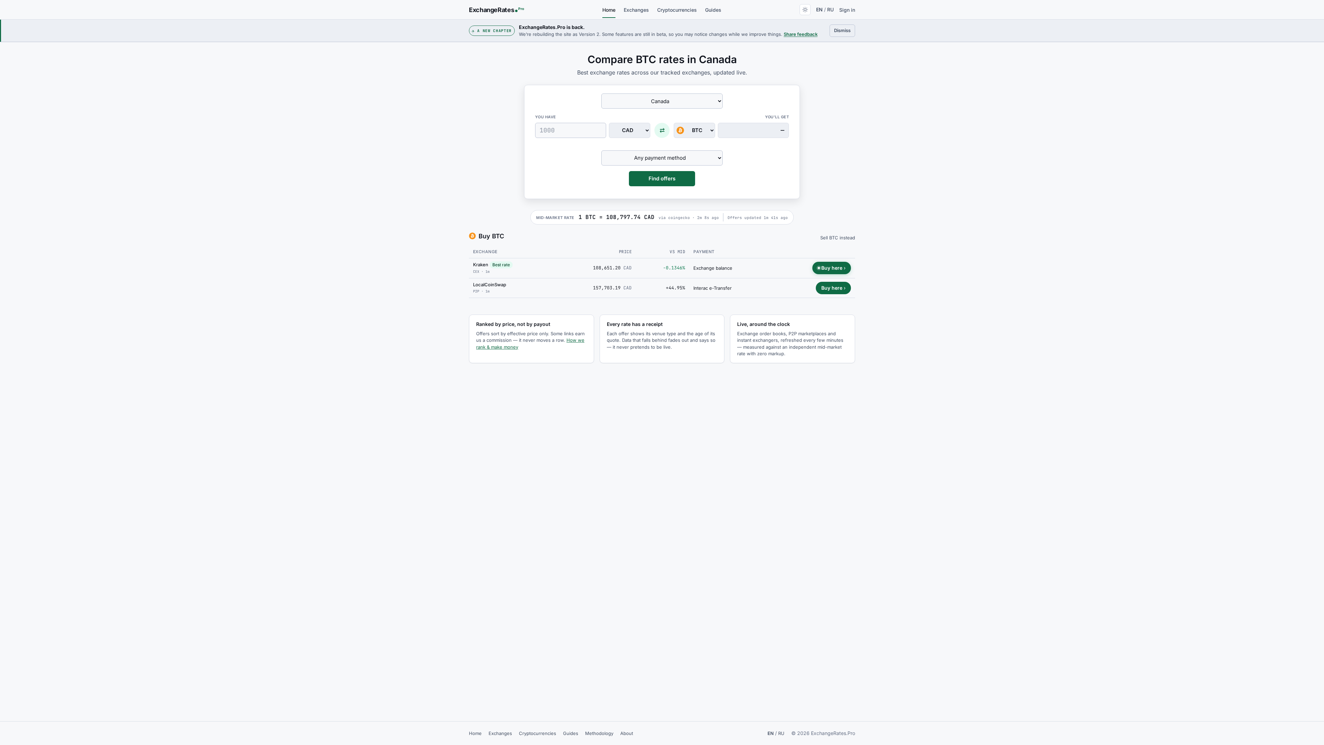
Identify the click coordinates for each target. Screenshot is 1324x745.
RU (830, 9)
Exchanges (636, 10)
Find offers (662, 178)
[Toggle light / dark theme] (805, 9)
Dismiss (844, 30)
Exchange (485, 251)
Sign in (847, 10)
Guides (713, 10)
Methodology (599, 733)
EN (819, 9)
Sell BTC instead (837, 237)
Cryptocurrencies (677, 10)
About (626, 733)
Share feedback (801, 34)
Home (608, 10)
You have (545, 117)
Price (625, 252)
